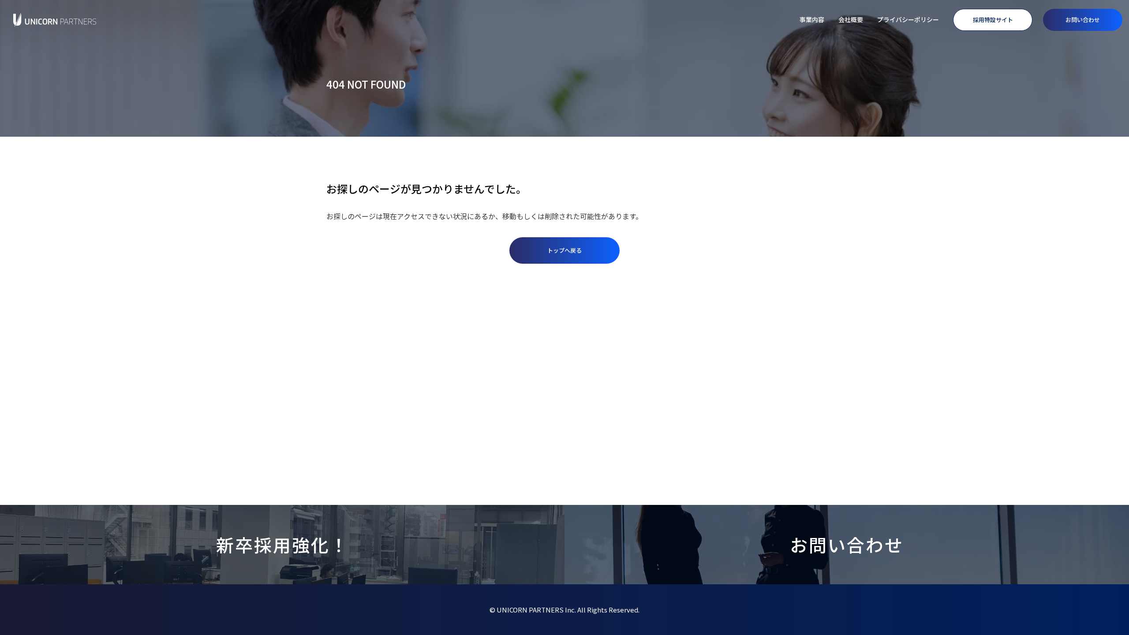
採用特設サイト (993, 19)
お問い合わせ (1082, 19)
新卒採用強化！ (282, 544)
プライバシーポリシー (908, 19)
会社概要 (850, 19)
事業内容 (812, 19)
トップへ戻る (564, 250)
